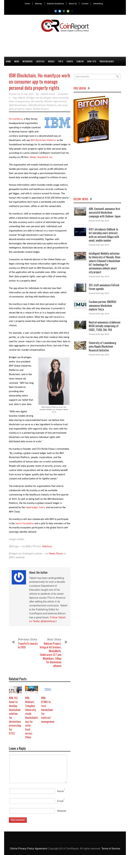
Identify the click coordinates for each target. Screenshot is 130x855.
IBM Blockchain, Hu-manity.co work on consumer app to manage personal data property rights (39, 81)
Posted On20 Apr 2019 (99, 334)
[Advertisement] (65, 44)
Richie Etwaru (41, 108)
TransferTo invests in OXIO (28, 645)
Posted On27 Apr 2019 (99, 244)
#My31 (21, 97)
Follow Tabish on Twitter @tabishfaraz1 (47, 619)
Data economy (60, 97)
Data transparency (19, 101)
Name (60, 791)
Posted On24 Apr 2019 (99, 293)
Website (61, 811)
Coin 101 (80, 61)
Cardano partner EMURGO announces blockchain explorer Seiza (102, 305)
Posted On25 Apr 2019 (99, 276)
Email (60, 801)
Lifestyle (40, 61)
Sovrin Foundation (24, 523)
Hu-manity (37, 101)
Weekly (51, 61)
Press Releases (107, 61)
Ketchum (47, 546)
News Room (56, 553)
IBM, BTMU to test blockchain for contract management (48, 709)
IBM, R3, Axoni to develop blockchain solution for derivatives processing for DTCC (15, 715)
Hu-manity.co (16, 119)
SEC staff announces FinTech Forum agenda (104, 287)
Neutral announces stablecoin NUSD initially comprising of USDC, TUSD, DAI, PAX (104, 326)
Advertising (98, 3)
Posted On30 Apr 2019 (99, 220)
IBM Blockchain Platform (42, 105)
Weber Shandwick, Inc (41, 157)
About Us (73, 3)
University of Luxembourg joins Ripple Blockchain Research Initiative (102, 346)
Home (27, 3)
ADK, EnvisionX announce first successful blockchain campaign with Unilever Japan (104, 212)
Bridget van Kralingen (38, 97)
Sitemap (38, 3)
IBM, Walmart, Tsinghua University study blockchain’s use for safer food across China (31, 717)
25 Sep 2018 (27, 94)
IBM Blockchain (18, 105)
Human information (55, 101)
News (16, 61)
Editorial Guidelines (55, 3)
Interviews (27, 61)
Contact (85, 3)
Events (70, 61)
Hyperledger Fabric (35, 507)
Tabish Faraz (48, 94)
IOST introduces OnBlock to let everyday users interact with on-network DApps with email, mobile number (104, 234)
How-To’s (91, 61)
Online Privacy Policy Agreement (28, 848)
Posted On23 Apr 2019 (99, 313)
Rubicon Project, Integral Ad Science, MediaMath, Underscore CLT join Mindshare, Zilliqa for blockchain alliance (50, 654)
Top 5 (60, 61)
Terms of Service (110, 848)
